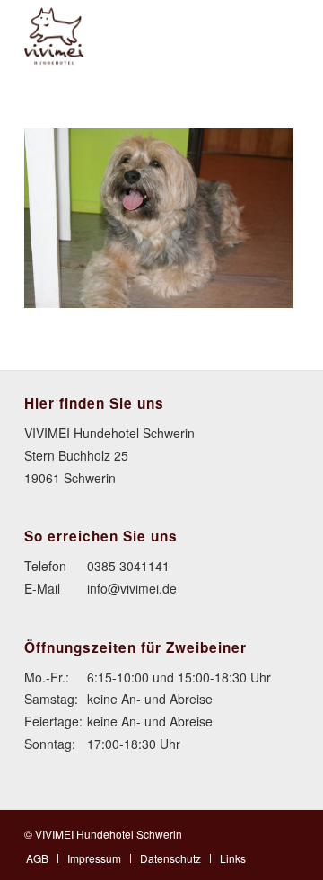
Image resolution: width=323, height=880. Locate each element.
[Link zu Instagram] (285, 832)
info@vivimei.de (132, 588)
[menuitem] (37, 858)
